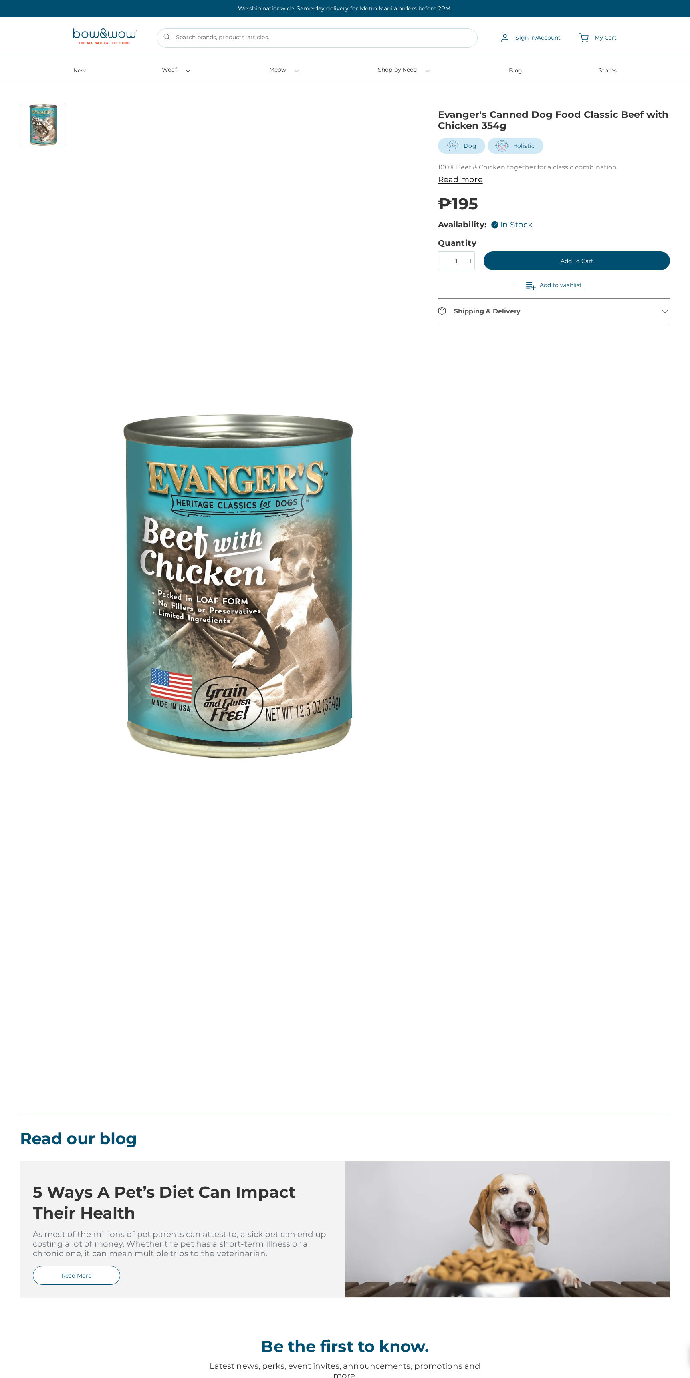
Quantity (458, 243)
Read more (460, 179)
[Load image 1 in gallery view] (43, 125)
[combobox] (317, 38)
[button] (175, 72)
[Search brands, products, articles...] (167, 37)
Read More (76, 1275)
